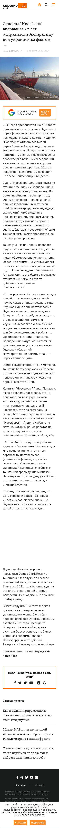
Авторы (39, 784)
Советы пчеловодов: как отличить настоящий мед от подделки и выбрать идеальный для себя (28, 753)
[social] (15, 683)
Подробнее (37, 822)
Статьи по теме (13, 700)
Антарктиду (31, 146)
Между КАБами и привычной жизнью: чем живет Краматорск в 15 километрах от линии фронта (28, 734)
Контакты (20, 784)
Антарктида (10, 655)
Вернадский (42, 651)
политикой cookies (33, 815)
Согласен (20, 822)
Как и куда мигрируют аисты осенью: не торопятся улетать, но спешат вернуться (27, 715)
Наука (29, 651)
